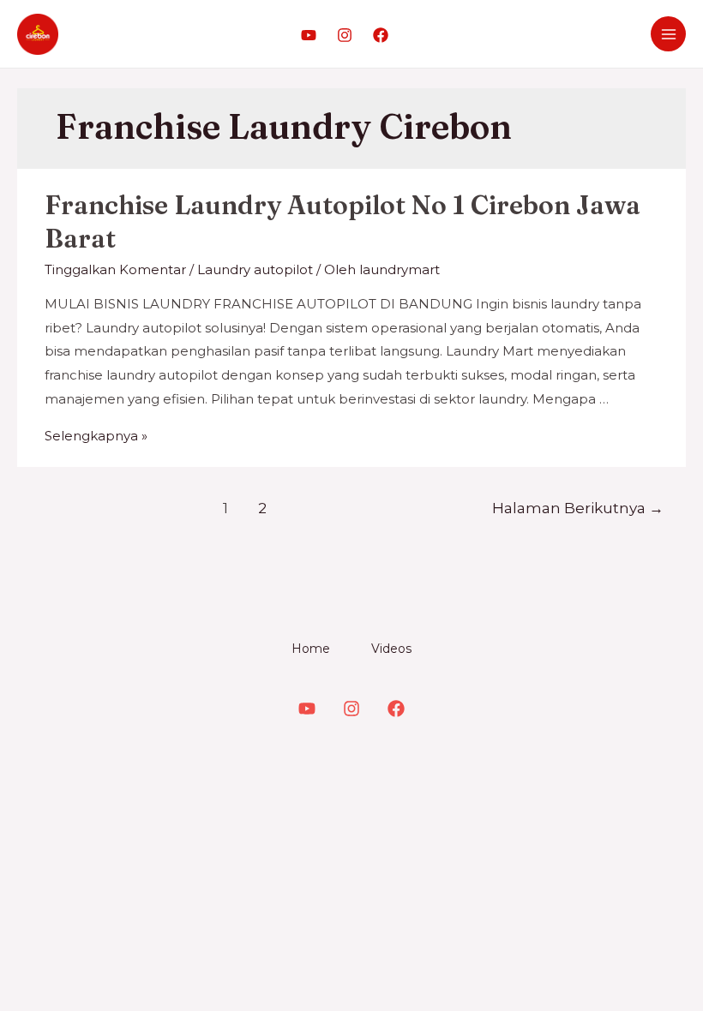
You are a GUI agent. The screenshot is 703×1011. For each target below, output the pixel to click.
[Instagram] (344, 35)
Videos (391, 648)
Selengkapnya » (96, 436)
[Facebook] (380, 35)
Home (310, 648)
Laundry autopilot (255, 269)
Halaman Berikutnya (578, 508)
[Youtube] (308, 35)
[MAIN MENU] (668, 33)
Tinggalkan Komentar (115, 269)
